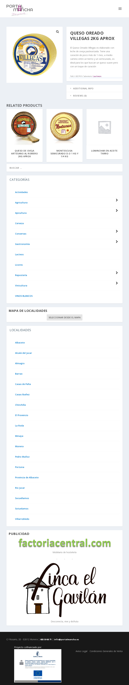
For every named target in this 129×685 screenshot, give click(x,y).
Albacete (20, 342)
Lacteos (97, 76)
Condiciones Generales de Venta (106, 651)
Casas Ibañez (22, 394)
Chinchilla (20, 404)
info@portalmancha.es (66, 639)
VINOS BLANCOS (24, 296)
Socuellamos (22, 498)
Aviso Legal (81, 651)
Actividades (21, 192)
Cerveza (19, 223)
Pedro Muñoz (22, 456)
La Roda (19, 425)
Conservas (20, 233)
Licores (19, 264)
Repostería (21, 275)
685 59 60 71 (46, 639)
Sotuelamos (21, 508)
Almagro (20, 363)
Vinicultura (21, 285)
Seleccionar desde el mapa (65, 317)
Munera (19, 446)
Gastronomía (22, 244)
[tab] (94, 88)
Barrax (18, 373)
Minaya (19, 436)
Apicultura (21, 213)
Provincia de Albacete (27, 477)
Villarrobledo (22, 519)
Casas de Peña (23, 384)
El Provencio (21, 415)
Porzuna (19, 467)
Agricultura (21, 202)
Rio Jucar (20, 487)
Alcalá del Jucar (23, 353)
